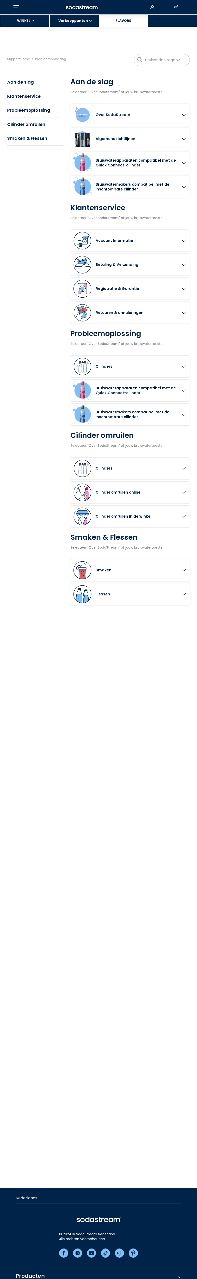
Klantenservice (24, 96)
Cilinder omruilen (26, 124)
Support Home (18, 59)
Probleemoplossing (28, 110)
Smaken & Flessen (27, 138)
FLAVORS (123, 20)
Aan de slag (20, 82)
